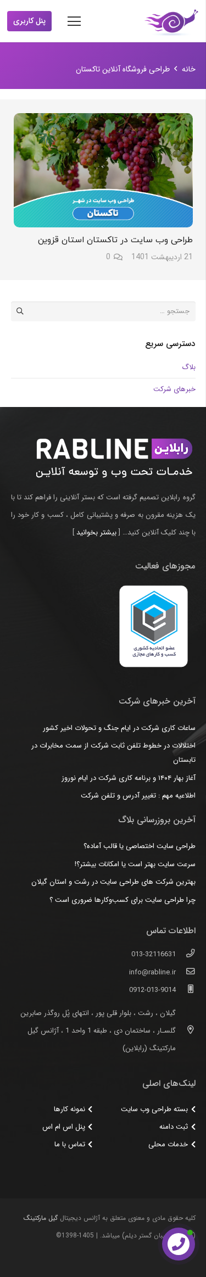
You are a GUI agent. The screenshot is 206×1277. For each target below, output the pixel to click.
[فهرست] (74, 21)
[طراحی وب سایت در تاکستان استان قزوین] (103, 170)
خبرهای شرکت (174, 389)
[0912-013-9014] (185, 990)
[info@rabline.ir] (185, 973)
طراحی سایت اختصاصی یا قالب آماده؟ (139, 846)
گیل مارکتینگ (41, 1218)
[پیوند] (171, 21)
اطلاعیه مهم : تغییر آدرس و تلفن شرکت (138, 795)
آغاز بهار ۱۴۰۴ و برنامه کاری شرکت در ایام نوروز (129, 778)
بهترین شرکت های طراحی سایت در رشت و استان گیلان (113, 882)
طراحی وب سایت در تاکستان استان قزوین (115, 240)
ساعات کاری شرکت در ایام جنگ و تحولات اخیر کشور (119, 728)
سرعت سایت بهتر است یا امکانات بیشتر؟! (135, 864)
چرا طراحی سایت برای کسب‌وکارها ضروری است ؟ (122, 900)
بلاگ (189, 367)
